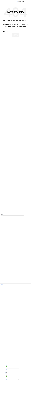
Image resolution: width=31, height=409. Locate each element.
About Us (3, 229)
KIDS (2, 267)
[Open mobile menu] (2, 1)
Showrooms (4, 235)
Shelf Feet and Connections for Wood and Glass (20, 266)
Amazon (3, 255)
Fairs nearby (4, 241)
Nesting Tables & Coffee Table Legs (20, 251)
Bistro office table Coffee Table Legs (20, 260)
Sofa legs (18, 248)
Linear (3, 258)
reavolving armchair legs (21, 256)
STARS (3, 261)
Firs (2, 238)
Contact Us (4, 232)
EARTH (3, 264)
